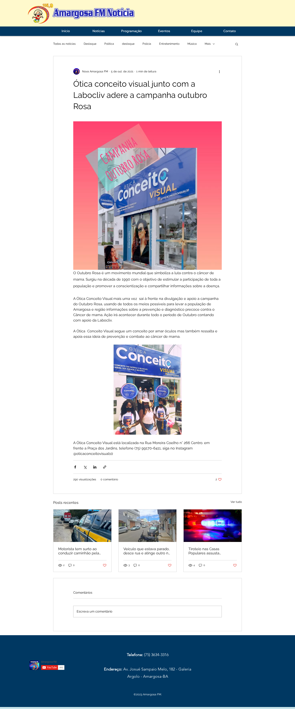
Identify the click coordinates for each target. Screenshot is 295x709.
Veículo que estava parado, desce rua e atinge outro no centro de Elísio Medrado (147, 551)
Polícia (146, 43)
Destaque (90, 43)
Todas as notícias (64, 43)
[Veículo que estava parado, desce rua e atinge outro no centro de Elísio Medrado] (148, 525)
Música (192, 43)
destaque (128, 43)
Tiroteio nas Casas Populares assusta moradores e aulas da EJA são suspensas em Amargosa (210, 551)
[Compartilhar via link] (105, 467)
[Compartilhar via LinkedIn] (95, 467)
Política (109, 43)
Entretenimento (169, 43)
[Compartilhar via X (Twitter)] (85, 467)
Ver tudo (236, 501)
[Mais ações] (219, 71)
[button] (237, 44)
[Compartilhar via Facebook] (75, 467)
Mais (208, 43)
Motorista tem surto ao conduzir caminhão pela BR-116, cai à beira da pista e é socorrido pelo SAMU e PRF (81, 551)
